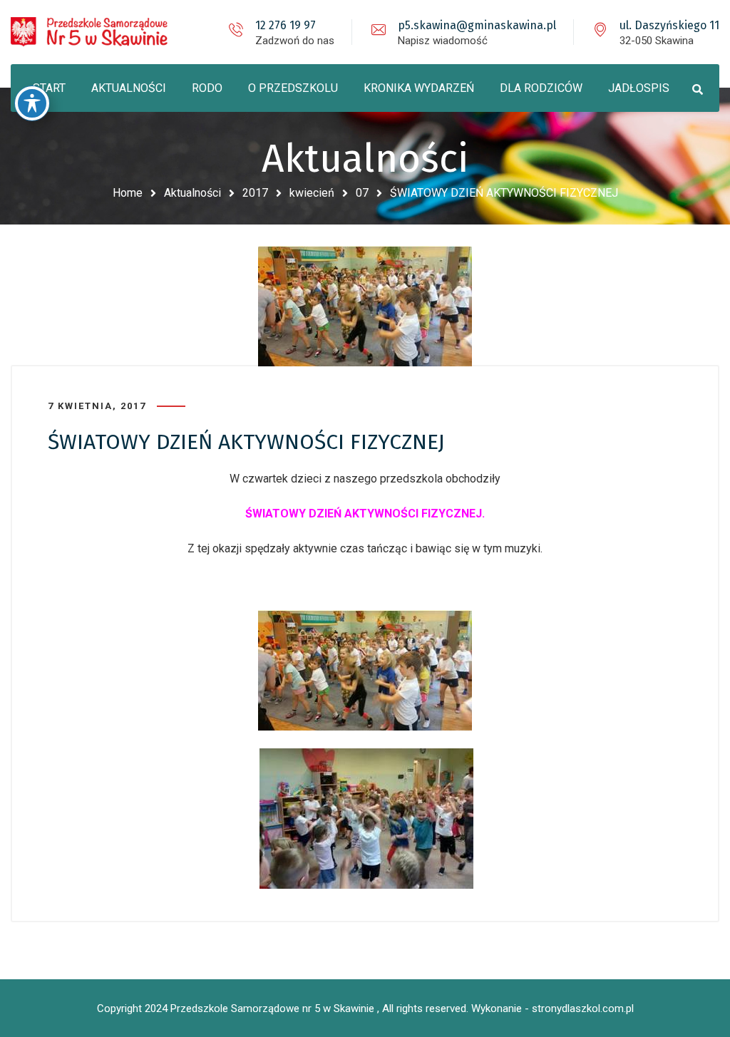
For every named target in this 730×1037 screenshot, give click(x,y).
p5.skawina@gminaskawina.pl (477, 25)
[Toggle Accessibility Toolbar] (32, 103)
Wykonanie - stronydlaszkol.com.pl (552, 1008)
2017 (255, 193)
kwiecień (311, 193)
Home (128, 193)
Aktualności (192, 193)
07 (362, 193)
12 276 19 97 (285, 25)
